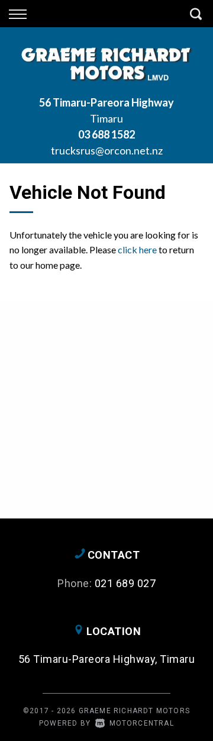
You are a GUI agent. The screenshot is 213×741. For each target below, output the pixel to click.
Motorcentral (141, 723)
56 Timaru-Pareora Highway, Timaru (106, 659)
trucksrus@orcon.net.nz (107, 150)
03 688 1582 (106, 134)
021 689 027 (125, 583)
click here (137, 249)
